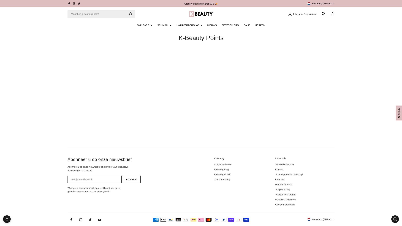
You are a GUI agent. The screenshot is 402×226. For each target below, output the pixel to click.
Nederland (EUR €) (321, 3)
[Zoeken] (131, 14)
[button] (399, 113)
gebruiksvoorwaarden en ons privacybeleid (89, 191)
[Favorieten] (323, 14)
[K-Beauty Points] (7, 219)
